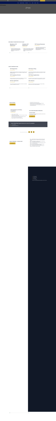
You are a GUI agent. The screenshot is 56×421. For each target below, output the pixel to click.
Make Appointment (43, 0)
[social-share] (29, 132)
